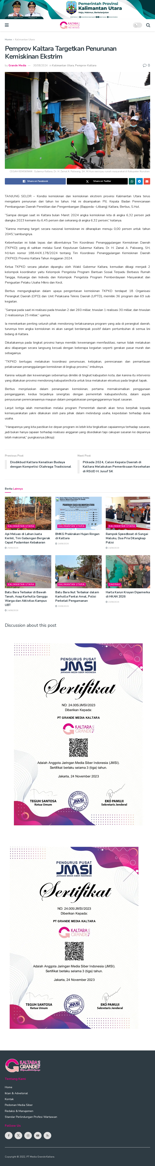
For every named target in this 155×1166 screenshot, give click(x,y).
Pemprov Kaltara (85, 65)
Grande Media (17, 65)
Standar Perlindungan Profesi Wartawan (31, 1117)
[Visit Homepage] (71, 25)
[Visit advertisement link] (77, 9)
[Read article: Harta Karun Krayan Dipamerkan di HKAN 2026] (129, 571)
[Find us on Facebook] (9, 1135)
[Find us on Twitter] (18, 1135)
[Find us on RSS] (47, 1135)
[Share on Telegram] (139, 181)
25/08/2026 (12, 547)
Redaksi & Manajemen (19, 1111)
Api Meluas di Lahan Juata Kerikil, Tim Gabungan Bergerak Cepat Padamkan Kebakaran (27, 538)
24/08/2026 (63, 543)
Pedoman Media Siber (19, 1105)
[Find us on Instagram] (28, 1135)
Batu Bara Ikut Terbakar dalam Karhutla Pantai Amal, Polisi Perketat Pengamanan (77, 596)
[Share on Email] (147, 181)
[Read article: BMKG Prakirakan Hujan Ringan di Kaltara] (78, 513)
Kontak (9, 1099)
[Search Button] (148, 25)
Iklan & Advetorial (16, 1093)
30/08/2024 (40, 65)
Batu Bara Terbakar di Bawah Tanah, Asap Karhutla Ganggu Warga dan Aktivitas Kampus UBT (26, 598)
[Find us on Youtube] (38, 1135)
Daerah (114, 584)
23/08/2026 (63, 606)
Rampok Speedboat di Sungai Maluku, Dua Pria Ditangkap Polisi (127, 538)
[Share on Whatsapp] (132, 181)
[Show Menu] (7, 25)
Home (8, 39)
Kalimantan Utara (25, 39)
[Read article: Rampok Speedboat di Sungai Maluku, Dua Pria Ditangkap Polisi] (129, 513)
